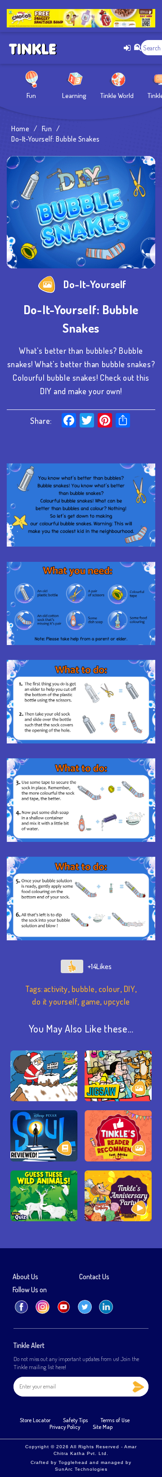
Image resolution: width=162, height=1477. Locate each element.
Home (20, 128)
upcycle (117, 1001)
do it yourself (54, 1001)
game (90, 1001)
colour (109, 989)
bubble (83, 989)
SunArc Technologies (81, 1469)
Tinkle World (117, 95)
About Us (25, 1277)
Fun (31, 95)
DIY (129, 989)
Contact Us (94, 1277)
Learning (74, 95)
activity (56, 989)
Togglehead (73, 1462)
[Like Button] (72, 966)
